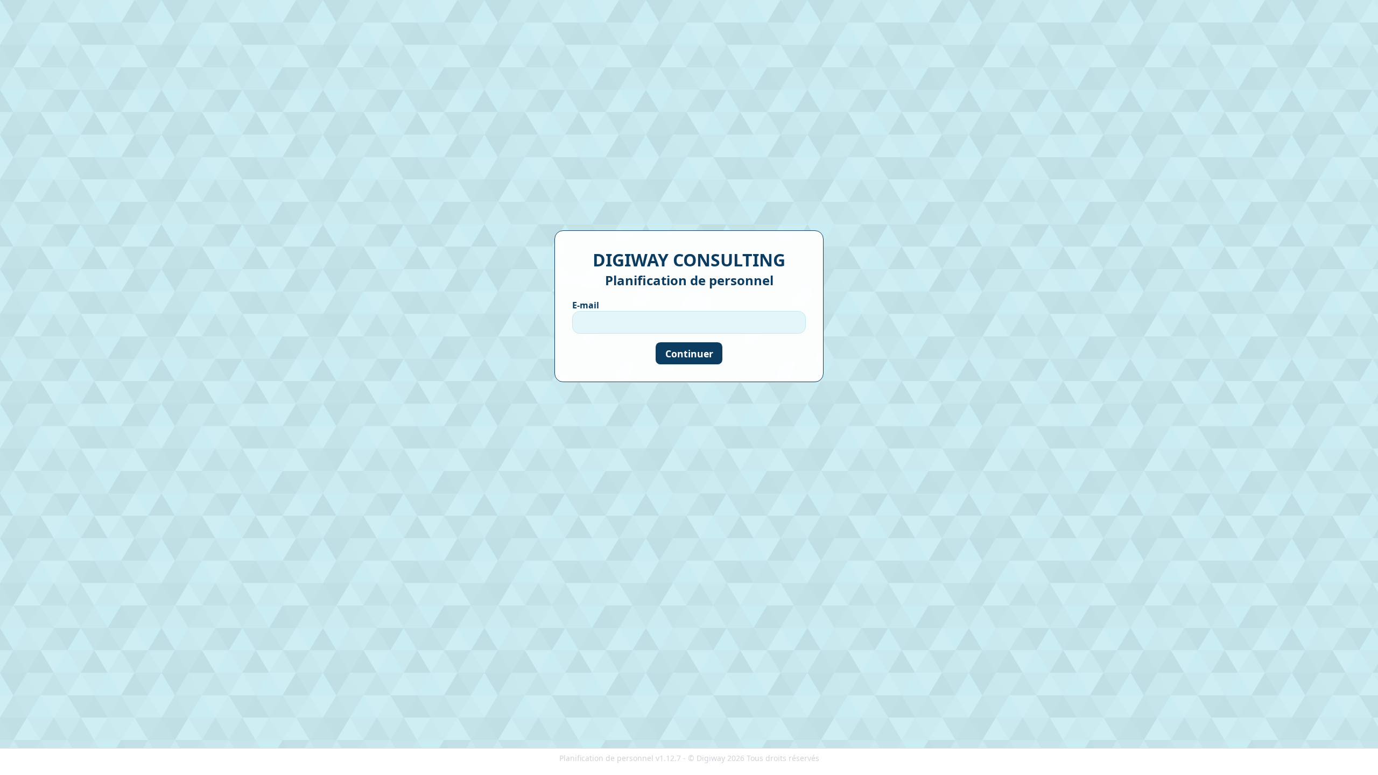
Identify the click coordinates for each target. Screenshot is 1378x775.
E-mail (585, 305)
